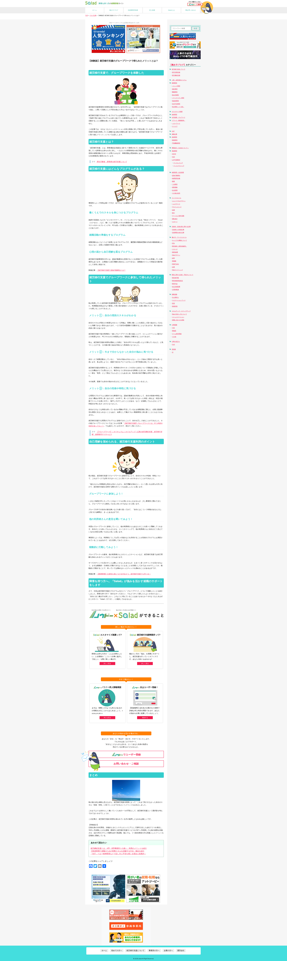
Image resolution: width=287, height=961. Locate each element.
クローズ (174, 249)
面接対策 (174, 306)
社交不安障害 (176, 104)
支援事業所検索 (133, 10)
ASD (173, 157)
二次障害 (174, 184)
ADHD (174, 154)
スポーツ (174, 222)
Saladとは (171, 10)
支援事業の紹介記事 (178, 232)
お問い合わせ (191, 10)
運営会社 (180, 950)
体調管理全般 (176, 178)
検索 (195, 28)
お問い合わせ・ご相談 (126, 763)
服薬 (173, 181)
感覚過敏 (174, 187)
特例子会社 (175, 264)
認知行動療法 (176, 175)
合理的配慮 (175, 289)
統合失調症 (175, 95)
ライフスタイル (176, 198)
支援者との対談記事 (178, 229)
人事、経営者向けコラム (179, 80)
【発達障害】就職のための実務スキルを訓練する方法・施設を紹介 (117, 851)
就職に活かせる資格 (178, 320)
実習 (173, 303)
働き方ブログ (113, 10)
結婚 (173, 210)
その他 (174, 337)
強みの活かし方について (179, 314)
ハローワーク (176, 123)
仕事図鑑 (174, 325)
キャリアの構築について (179, 240)
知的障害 (174, 114)
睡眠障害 (174, 92)
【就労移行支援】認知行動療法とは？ (111, 270)
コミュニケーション (178, 317)
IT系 (173, 328)
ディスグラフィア (178, 166)
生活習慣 (174, 190)
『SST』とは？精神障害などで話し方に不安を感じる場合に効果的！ (118, 854)
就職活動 (174, 294)
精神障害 (174, 83)
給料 (173, 258)
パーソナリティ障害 (178, 98)
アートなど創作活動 (178, 216)
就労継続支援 (176, 75)
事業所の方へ (154, 950)
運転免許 (174, 219)
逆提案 (174, 349)
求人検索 (152, 10)
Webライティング (177, 270)
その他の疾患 (176, 193)
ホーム (94, 10)
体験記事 (174, 134)
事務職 (174, 261)
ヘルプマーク (176, 204)
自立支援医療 (176, 286)
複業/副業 (175, 252)
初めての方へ (116, 950)
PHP (173, 344)
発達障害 (174, 151)
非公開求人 (175, 297)
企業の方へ (168, 950)
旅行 (173, 213)
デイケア (174, 126)
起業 (173, 267)
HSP (173, 131)
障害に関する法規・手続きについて (182, 275)
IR (172, 352)
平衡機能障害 (176, 143)
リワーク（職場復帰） (178, 120)
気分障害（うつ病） (178, 107)
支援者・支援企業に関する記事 (181, 226)
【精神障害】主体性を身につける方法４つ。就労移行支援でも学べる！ (124, 574)
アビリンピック (177, 207)
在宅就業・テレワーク (178, 117)
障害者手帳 (175, 278)
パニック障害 (176, 86)
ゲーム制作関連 (177, 334)
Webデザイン (176, 255)
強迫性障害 (175, 101)
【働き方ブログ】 (178, 65)
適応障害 (174, 89)
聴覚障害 (174, 140)
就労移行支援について (135, 950)
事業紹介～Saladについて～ (180, 148)
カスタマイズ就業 (177, 111)
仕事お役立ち (176, 341)
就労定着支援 (176, 72)
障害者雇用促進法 (177, 280)
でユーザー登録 (132, 754)
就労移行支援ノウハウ (178, 69)
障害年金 (174, 284)
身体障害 (174, 137)
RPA (173, 243)
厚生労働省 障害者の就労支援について (112, 162)
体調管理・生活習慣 (178, 172)
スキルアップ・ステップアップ (181, 311)
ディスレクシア (178, 163)
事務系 (174, 331)
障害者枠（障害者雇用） (179, 246)
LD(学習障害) (176, 160)
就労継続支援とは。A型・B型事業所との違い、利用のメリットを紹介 (119, 848)
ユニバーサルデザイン (179, 201)
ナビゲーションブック (179, 300)
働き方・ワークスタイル (179, 237)
